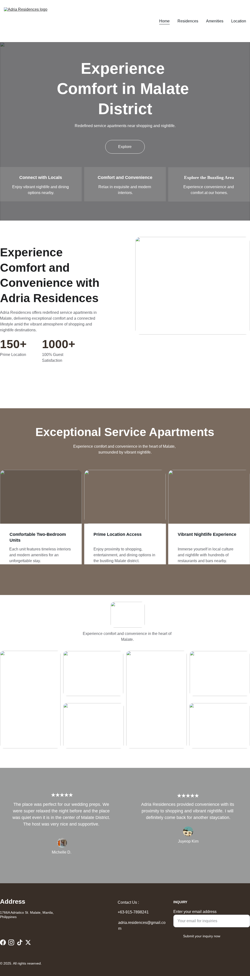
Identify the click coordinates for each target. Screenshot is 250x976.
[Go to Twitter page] (28, 942)
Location (238, 21)
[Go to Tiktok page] (20, 942)
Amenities (214, 21)
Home (164, 21)
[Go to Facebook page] (3, 942)
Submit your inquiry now (201, 936)
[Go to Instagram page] (11, 942)
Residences (187, 21)
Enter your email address (195, 912)
